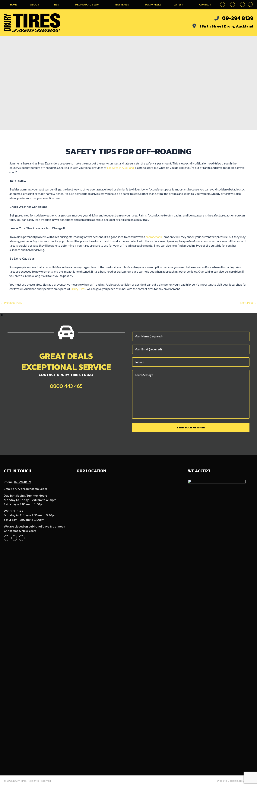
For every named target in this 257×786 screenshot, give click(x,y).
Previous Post (11, 302)
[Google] (21, 538)
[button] (250, 4)
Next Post (248, 302)
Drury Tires (78, 289)
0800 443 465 (66, 386)
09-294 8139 (237, 18)
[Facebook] (6, 538)
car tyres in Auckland (120, 167)
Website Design (226, 780)
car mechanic (154, 237)
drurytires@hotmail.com (30, 488)
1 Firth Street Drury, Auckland (226, 26)
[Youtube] (14, 538)
